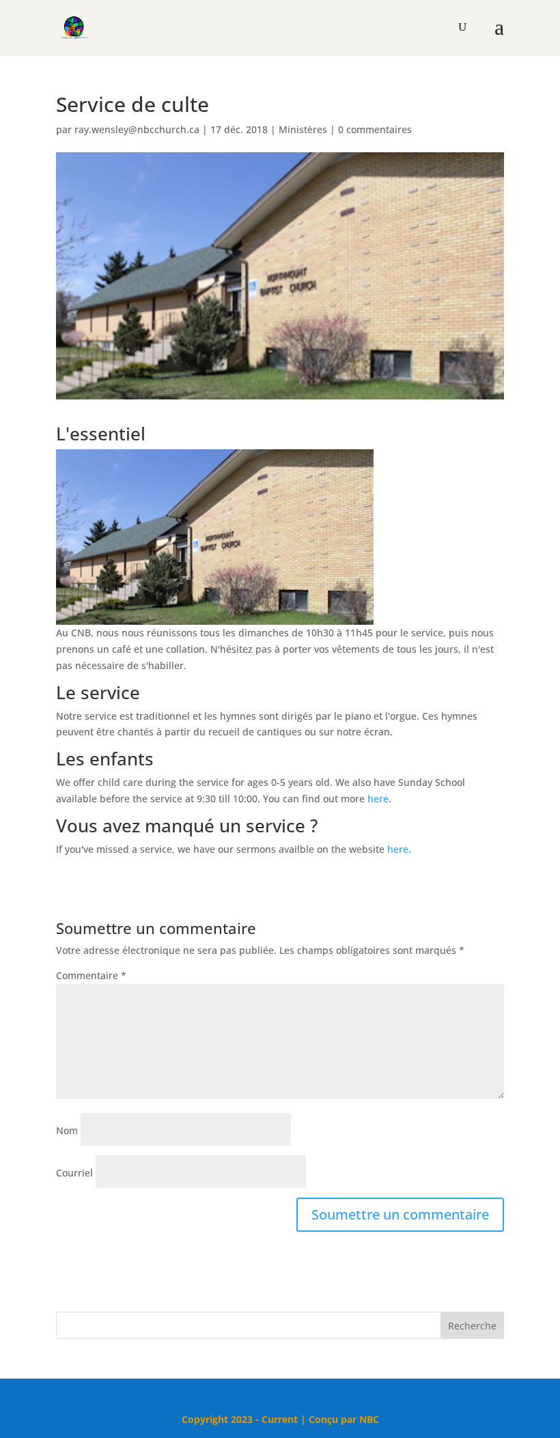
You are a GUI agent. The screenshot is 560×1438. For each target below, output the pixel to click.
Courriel (74, 1172)
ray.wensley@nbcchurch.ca (136, 129)
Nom (67, 1130)
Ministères (303, 129)
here (378, 798)
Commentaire (91, 975)
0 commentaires (375, 129)
